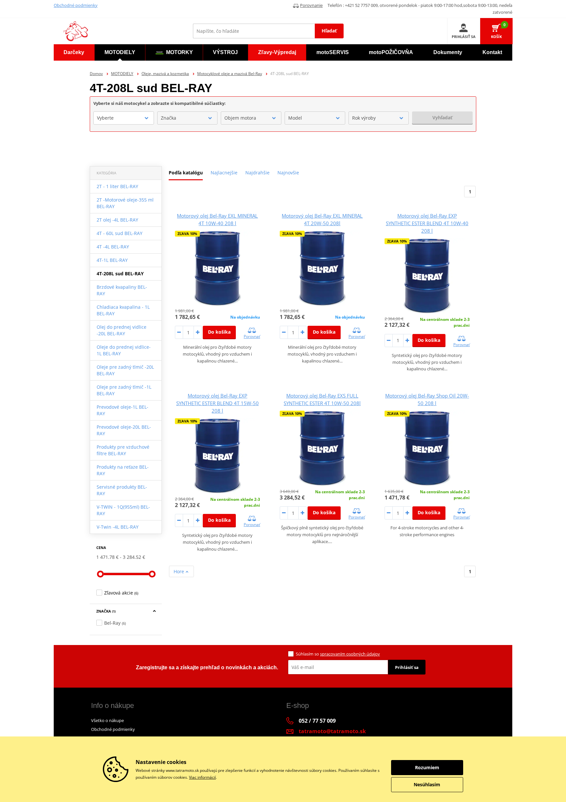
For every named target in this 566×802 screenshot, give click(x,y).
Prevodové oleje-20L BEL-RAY (124, 430)
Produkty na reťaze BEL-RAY (123, 470)
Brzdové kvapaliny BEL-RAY (122, 290)
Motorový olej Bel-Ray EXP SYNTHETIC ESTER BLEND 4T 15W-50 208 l (217, 403)
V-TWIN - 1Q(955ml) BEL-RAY (123, 510)
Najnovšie (288, 172)
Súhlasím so (338, 654)
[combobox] (123, 118)
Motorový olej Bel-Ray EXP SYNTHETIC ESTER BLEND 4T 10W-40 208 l (427, 223)
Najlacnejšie (224, 172)
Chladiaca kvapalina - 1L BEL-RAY (123, 310)
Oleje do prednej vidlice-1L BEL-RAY (124, 350)
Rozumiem (427, 767)
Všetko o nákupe (107, 720)
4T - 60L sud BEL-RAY (119, 233)
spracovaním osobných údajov (350, 654)
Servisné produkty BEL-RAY (122, 490)
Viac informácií (202, 777)
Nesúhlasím (427, 784)
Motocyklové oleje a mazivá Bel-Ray (229, 73)
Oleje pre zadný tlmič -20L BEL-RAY (125, 370)
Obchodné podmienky (76, 5)
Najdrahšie (257, 172)
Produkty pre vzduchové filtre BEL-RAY (123, 450)
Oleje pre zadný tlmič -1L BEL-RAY (124, 390)
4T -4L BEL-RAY (113, 247)
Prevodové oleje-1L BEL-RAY (122, 410)
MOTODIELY (122, 73)
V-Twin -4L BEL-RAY (118, 527)
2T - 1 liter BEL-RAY (117, 186)
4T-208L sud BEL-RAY (120, 273)
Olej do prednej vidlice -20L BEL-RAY (121, 330)
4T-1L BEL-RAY (112, 260)
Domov (96, 73)
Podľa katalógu (186, 172)
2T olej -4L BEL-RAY (117, 220)
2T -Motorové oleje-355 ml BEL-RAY (125, 203)
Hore (179, 571)
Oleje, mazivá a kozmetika (165, 73)
